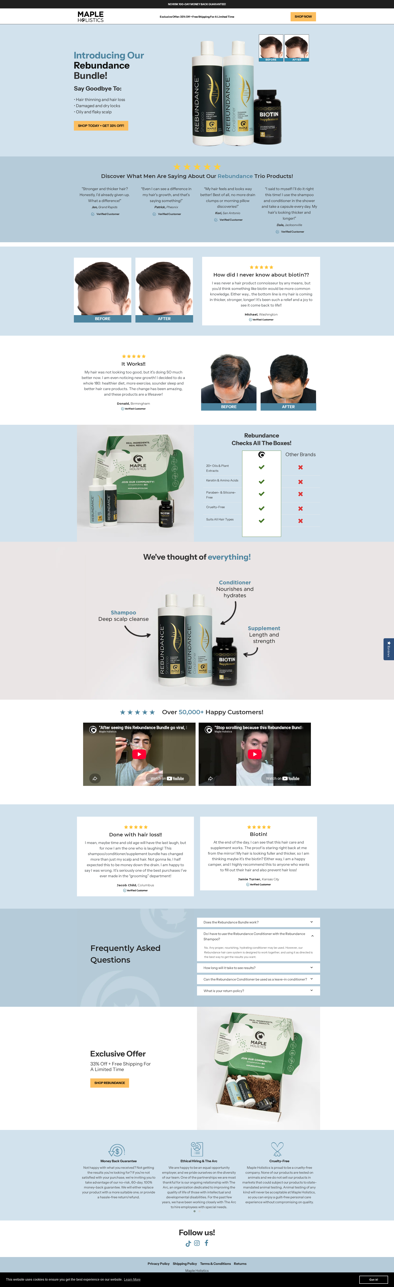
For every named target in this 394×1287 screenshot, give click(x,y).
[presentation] (71, 1178)
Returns (240, 1264)
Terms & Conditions (215, 1264)
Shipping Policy (185, 1264)
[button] (194, 1211)
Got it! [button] (373, 1279)
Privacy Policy (159, 1264)
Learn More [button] (132, 1279)
